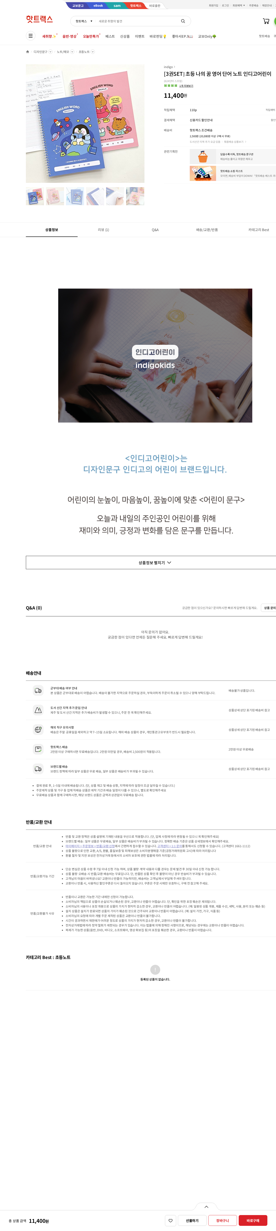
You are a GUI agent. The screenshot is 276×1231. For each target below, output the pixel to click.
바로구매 (253, 1220)
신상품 (125, 36)
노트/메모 (63, 52)
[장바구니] (266, 21)
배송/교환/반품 (207, 229)
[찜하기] (170, 1220)
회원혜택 (237, 5)
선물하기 (192, 1220)
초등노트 (84, 52)
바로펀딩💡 (158, 36)
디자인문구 (40, 52)
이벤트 (140, 36)
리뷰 (103, 229)
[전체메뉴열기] (30, 35)
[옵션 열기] (206, 1206)
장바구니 (222, 1220)
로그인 (225, 5)
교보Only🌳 (207, 36)
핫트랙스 (81, 21)
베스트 (110, 36)
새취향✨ (49, 36)
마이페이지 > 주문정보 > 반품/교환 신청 (90, 846)
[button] (178, 86)
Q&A (155, 229)
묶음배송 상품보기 (233, 141)
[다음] (146, 126)
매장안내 (267, 5)
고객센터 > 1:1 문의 (169, 846)
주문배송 (254, 5)
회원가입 (213, 5)
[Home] (27, 51)
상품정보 (51, 229)
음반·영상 (69, 36)
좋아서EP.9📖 (182, 36)
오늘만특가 (91, 36)
